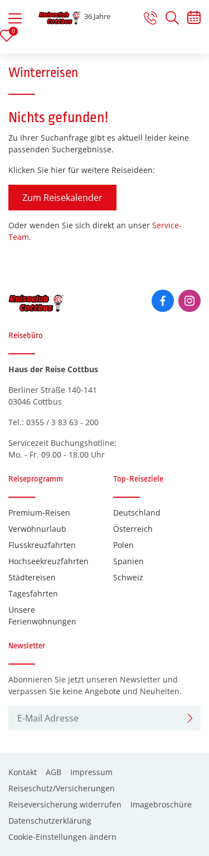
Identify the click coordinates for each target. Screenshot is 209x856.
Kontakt (22, 772)
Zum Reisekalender (62, 197)
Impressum (91, 772)
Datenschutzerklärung (49, 820)
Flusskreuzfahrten (42, 545)
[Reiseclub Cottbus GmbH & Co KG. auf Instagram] (189, 301)
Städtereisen (32, 577)
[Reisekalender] (194, 19)
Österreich (133, 528)
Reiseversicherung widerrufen (64, 804)
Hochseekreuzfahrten (48, 561)
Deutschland (137, 512)
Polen (123, 545)
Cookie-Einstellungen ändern (62, 836)
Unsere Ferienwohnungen (42, 615)
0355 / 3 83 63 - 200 (62, 422)
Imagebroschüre (161, 804)
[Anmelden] (190, 718)
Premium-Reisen (39, 512)
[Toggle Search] (172, 18)
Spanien (128, 561)
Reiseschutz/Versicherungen (61, 788)
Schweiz (128, 577)
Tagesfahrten (33, 593)
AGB (53, 772)
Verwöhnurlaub (37, 528)
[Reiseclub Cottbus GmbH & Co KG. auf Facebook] (163, 301)
